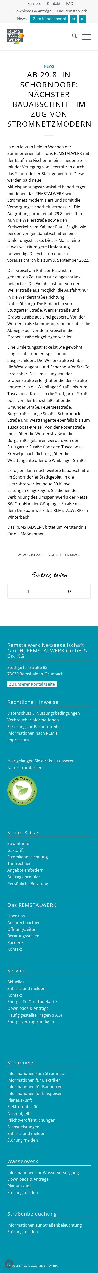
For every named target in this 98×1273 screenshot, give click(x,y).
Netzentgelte (19, 1113)
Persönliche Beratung (27, 883)
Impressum (18, 740)
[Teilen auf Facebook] (28, 591)
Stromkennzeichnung (27, 857)
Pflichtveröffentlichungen (31, 1120)
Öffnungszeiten (21, 929)
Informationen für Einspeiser (34, 1093)
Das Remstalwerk (72, 10)
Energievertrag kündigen (30, 1021)
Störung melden (22, 1140)
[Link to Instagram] (69, 591)
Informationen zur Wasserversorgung (43, 1172)
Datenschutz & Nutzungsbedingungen (43, 713)
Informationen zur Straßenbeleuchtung (44, 1225)
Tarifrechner (19, 863)
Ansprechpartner (23, 922)
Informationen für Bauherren (35, 1087)
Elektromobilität (22, 1106)
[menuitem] (34, 3)
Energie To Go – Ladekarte (32, 1001)
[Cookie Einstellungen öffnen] (9, 1266)
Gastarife (16, 850)
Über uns (16, 916)
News (22, 18)
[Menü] (84, 36)
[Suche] (72, 36)
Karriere (15, 942)
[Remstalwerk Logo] (15, 36)
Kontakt (14, 949)
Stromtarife (18, 843)
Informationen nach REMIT (32, 733)
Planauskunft (19, 1100)
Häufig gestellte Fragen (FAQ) (34, 1015)
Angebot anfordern (25, 870)
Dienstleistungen (23, 1127)
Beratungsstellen (23, 936)
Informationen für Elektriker (33, 1080)
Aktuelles (15, 982)
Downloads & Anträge (32, 10)
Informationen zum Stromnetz (36, 1073)
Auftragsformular (23, 877)
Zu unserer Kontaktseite (32, 684)
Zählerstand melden (26, 988)
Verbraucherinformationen (33, 720)
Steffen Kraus (68, 554)
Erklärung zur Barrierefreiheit (35, 726)
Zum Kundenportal (49, 18)
